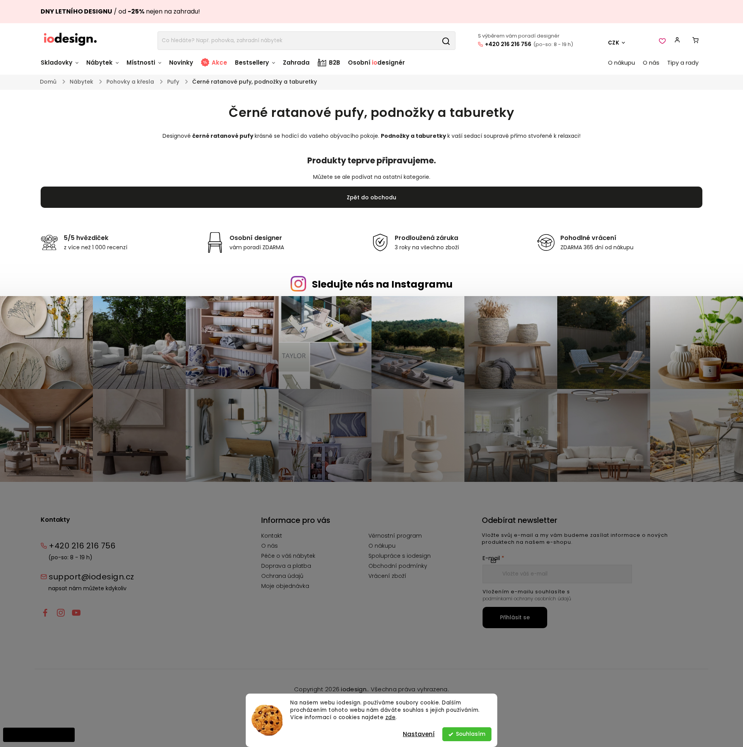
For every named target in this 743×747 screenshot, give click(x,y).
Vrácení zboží (387, 576)
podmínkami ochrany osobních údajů (527, 598)
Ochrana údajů (282, 576)
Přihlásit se (515, 617)
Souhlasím (470, 734)
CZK (614, 42)
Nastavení (419, 734)
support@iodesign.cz (91, 576)
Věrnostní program (395, 536)
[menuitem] (61, 66)
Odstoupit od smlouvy (39, 734)
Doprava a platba (286, 566)
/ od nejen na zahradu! (120, 11)
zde (390, 717)
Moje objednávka (285, 586)
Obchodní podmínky (397, 566)
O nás (269, 546)
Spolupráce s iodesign (399, 556)
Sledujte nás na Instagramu (382, 284)
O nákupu (381, 546)
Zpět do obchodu (371, 197)
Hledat (445, 40)
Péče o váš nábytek (288, 556)
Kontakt (271, 536)
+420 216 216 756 (508, 44)
